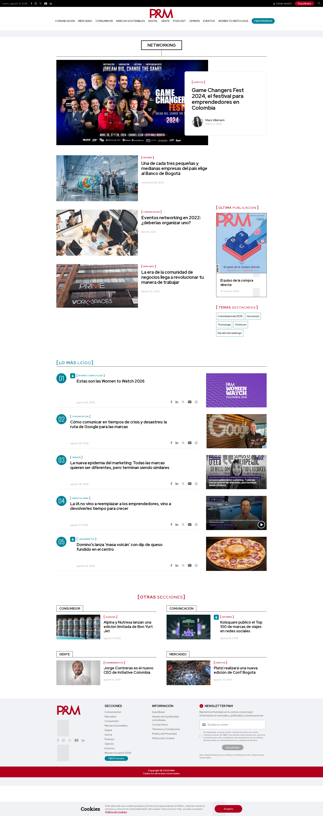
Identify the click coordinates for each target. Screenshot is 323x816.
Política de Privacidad (164, 733)
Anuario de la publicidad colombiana (165, 718)
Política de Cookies (116, 811)
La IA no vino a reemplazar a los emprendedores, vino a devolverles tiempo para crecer (120, 506)
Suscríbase (304, 3)
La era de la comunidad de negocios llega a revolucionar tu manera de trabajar (172, 277)
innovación (253, 316)
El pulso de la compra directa (236, 282)
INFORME (147, 157)
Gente (165, 21)
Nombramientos (114, 662)
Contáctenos (160, 724)
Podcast (179, 21)
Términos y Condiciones (166, 729)
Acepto (228, 809)
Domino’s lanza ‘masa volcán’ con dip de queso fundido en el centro (120, 547)
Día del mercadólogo (230, 333)
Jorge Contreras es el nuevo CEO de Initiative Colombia (128, 670)
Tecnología (224, 324)
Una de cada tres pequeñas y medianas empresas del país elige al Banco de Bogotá (174, 168)
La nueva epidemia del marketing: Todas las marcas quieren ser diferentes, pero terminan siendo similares (119, 465)
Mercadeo (85, 21)
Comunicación (65, 21)
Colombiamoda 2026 (230, 316)
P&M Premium (263, 21)
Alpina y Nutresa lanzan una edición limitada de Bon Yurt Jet (128, 626)
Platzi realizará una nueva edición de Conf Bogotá (236, 670)
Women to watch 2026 (233, 21)
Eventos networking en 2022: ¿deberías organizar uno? (171, 220)
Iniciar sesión (284, 3)
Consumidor (104, 21)
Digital (153, 21)
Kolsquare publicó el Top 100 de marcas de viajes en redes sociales (241, 626)
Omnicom (240, 324)
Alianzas (110, 617)
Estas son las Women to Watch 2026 (111, 381)
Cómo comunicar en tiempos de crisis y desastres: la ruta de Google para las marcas (118, 424)
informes (227, 617)
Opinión (194, 21)
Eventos (209, 21)
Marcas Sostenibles (130, 21)
